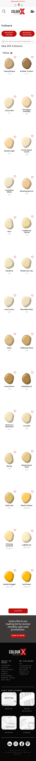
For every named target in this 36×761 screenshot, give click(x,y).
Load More (18, 611)
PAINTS (5, 668)
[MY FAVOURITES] (15, 4)
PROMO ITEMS (8, 678)
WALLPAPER (7, 670)
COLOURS (6, 666)
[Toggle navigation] (32, 11)
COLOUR (8, 752)
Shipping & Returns (25, 669)
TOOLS (4, 672)
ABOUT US (24, 672)
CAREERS (23, 674)
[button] (22, 4)
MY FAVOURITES (25, 665)
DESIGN (27, 752)
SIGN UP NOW (18, 635)
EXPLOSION (18, 752)
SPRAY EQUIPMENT (7, 675)
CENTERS (17, 754)
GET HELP (6, 680)
